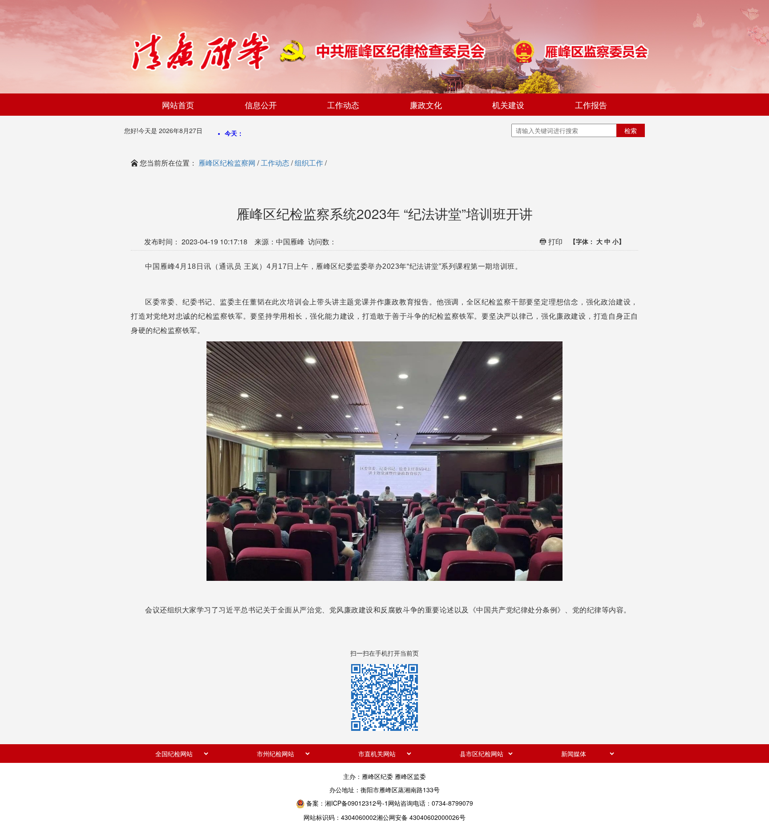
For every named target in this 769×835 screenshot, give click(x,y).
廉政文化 (426, 104)
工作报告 (591, 104)
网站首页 (178, 104)
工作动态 (343, 104)
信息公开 (261, 104)
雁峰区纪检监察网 (226, 163)
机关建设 (508, 104)
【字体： (597, 241)
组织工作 (309, 163)
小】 (618, 241)
